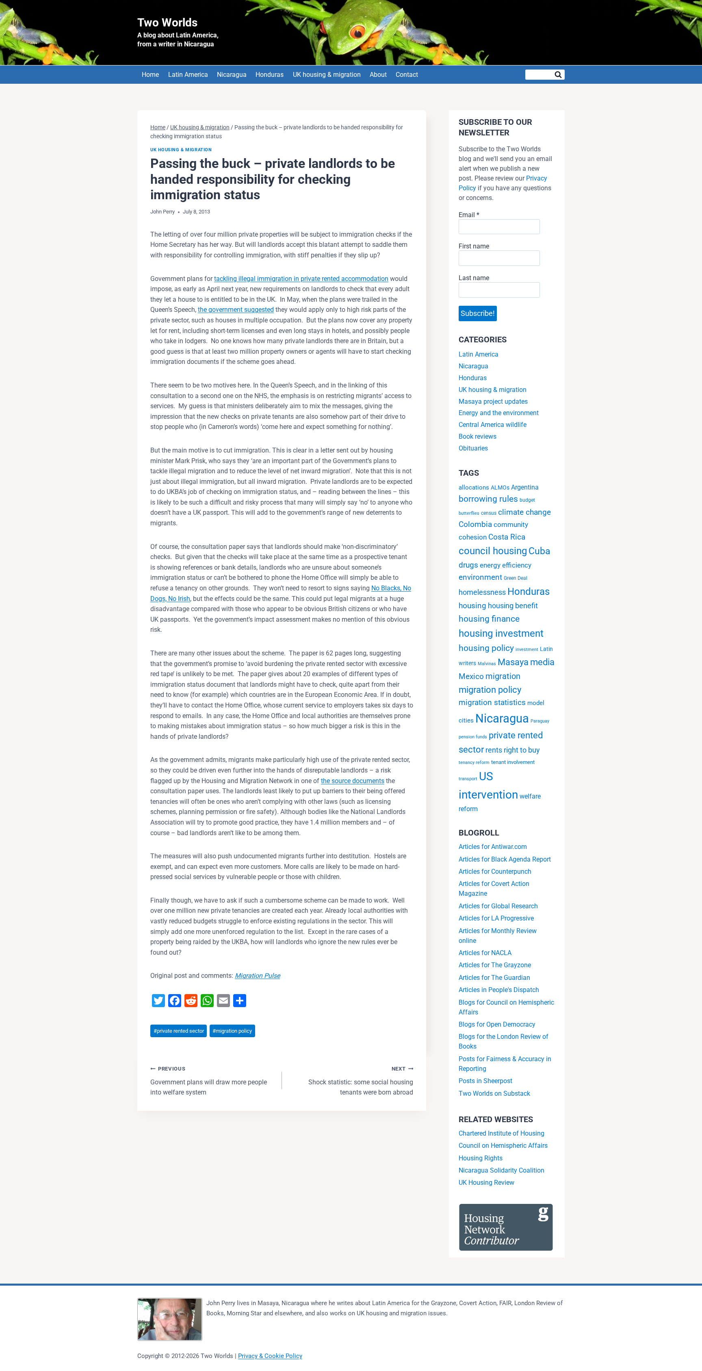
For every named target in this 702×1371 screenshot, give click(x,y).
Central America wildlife (492, 425)
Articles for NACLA (485, 953)
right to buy (522, 750)
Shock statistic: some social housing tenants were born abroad (360, 1081)
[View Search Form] (545, 75)
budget (527, 500)
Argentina (525, 487)
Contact (407, 74)
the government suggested (236, 309)
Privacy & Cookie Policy (270, 1356)
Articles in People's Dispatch (499, 990)
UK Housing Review (486, 1182)
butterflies (469, 513)
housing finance (489, 619)
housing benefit (513, 605)
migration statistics (492, 702)
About (378, 74)
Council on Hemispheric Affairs (503, 1145)
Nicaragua (232, 74)
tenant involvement (513, 762)
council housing (493, 551)
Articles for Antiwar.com (493, 847)
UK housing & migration (327, 74)
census (488, 513)
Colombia (475, 524)
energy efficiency (505, 565)
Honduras (270, 74)
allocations (474, 487)
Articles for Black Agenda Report (505, 859)
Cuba (539, 551)
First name (474, 246)
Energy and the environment (499, 413)
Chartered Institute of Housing (501, 1133)
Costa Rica (506, 537)
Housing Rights (481, 1158)
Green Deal (515, 578)
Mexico (471, 676)
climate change (524, 512)
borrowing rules (488, 499)
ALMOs (500, 487)
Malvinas (487, 663)
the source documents (352, 781)
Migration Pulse (257, 975)
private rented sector (179, 1031)
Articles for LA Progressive (496, 918)
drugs (468, 565)
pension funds (473, 737)
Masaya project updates (493, 401)
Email (469, 215)
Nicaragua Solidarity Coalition (501, 1170)
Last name (474, 278)
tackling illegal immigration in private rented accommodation (301, 279)
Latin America (188, 74)
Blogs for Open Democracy (497, 1024)
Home (150, 74)
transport (468, 778)
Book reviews (477, 436)
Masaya (513, 662)
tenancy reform (474, 762)
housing (472, 605)
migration (502, 676)
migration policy (232, 1031)
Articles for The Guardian (494, 977)
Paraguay (540, 721)
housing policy (486, 648)
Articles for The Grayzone (495, 965)
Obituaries (473, 448)
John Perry (162, 212)
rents (493, 750)
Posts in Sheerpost (485, 1081)
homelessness (482, 592)
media (542, 662)
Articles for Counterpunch (495, 871)
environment (480, 577)
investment (527, 649)
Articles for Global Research (498, 906)
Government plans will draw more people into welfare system (208, 1081)
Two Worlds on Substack (494, 1093)
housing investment (501, 633)
